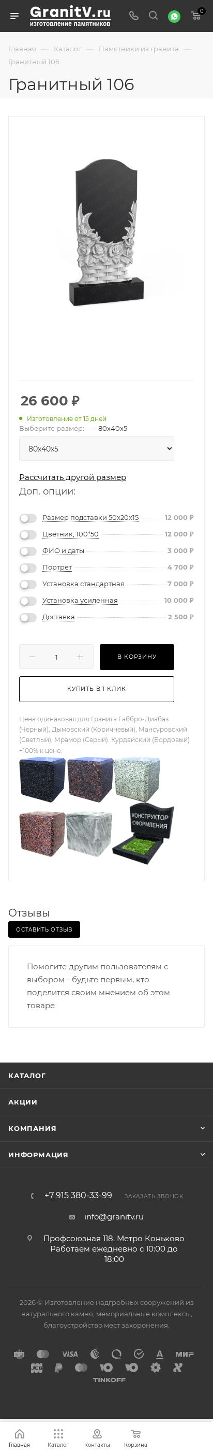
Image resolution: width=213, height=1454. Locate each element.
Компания (32, 1128)
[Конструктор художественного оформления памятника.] (143, 833)
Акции (23, 1102)
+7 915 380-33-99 (78, 1195)
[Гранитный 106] (106, 234)
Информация (38, 1155)
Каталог (27, 1075)
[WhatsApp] (174, 16)
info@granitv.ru (114, 1217)
